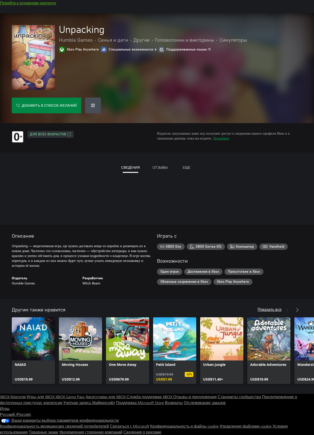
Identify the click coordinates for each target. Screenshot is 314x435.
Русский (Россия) (15, 414)
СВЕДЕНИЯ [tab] (130, 167)
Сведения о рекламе (142, 432)
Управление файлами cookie (246, 426)
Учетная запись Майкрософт (89, 402)
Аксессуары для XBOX (106, 396)
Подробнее (221, 138)
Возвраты (174, 402)
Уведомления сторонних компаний (90, 432)
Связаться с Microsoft (129, 426)
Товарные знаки (43, 432)
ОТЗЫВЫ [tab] (160, 167)
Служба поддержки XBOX (150, 396)
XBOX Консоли (13, 396)
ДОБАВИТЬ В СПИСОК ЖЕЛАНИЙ (49, 105)
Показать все (270, 309)
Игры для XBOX (41, 396)
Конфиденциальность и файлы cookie (184, 426)
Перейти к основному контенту (28, 2)
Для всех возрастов (48, 134)
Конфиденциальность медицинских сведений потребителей (54, 426)
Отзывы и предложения (195, 396)
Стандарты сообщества (239, 396)
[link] (33, 350)
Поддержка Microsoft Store (140, 402)
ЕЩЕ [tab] (186, 167)
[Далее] (297, 310)
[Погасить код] (93, 105)
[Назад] (287, 310)
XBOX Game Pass (70, 396)
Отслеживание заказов (205, 402)
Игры (5, 408)
